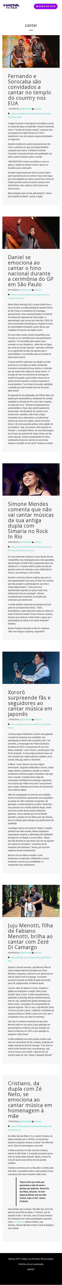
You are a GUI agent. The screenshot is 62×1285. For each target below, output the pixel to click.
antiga (12, 547)
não (50, 547)
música (29, 724)
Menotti (48, 957)
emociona (41, 295)
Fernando (40, 114)
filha (38, 957)
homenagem (42, 1126)
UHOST (31, 1269)
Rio (9, 550)
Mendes (38, 547)
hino (47, 295)
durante (34, 295)
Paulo (17, 298)
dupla (32, 547)
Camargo (19, 957)
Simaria (18, 550)
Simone (25, 550)
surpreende (46, 724)
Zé (20, 1130)
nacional (11, 298)
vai (33, 550)
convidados (20, 114)
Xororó (10, 728)
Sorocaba (11, 117)
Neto (16, 1130)
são (49, 114)
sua (30, 550)
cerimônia (20, 295)
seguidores (37, 724)
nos (46, 114)
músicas (45, 547)
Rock (13, 550)
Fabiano (32, 957)
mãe (49, 1126)
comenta (25, 547)
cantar (13, 114)
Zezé (10, 961)
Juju (42, 957)
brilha (12, 957)
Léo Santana (18, 1222)
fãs (17, 724)
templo (18, 117)
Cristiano (19, 1126)
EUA (34, 114)
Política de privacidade (31, 1264)
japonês (23, 724)
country (29, 114)
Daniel (27, 295)
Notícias (38, 109)
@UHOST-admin (25, 109)
